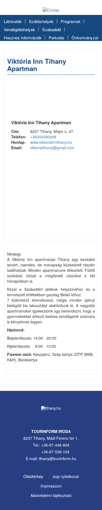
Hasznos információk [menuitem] (23, 38)
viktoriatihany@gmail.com (52, 147)
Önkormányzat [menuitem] (85, 38)
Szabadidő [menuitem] (51, 29)
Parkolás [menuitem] (56, 38)
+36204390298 (43, 136)
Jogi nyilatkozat (65, 476)
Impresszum (51, 486)
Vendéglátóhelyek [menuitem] (19, 29)
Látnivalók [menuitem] (13, 21)
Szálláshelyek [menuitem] (41, 21)
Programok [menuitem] (71, 21)
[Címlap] (51, 10)
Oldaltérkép (33, 476)
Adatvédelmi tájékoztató (51, 495)
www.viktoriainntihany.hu (51, 142)
